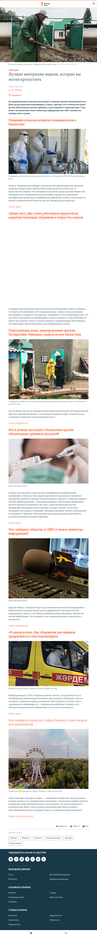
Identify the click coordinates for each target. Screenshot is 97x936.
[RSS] (43, 859)
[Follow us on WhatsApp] (32, 859)
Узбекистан (54, 920)
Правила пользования (59, 879)
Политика (13, 902)
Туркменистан (56, 916)
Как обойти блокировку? (60, 875)
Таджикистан (14, 925)
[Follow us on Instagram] (16, 859)
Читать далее (15, 207)
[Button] (15, 96)
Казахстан (13, 916)
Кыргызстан (14, 920)
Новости (12, 893)
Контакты (13, 879)
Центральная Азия (16, 897)
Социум (53, 893)
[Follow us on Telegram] (27, 859)
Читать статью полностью (21, 816)
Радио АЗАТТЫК (15, 90)
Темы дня (13, 70)
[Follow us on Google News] (38, 859)
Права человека (56, 897)
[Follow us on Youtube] (11, 859)
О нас (11, 875)
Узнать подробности (18, 423)
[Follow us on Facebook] (22, 859)
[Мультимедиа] (31, 933)
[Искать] (65, 933)
